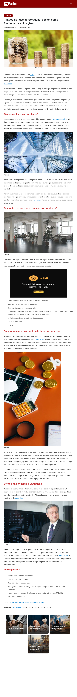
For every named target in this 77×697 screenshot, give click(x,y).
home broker (63, 555)
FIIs (42, 602)
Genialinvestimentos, (32, 602)
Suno (12, 602)
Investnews (19, 602)
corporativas (39, 339)
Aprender (8, 15)
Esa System (16, 607)
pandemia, (36, 200)
